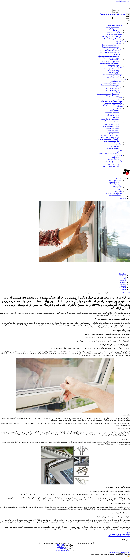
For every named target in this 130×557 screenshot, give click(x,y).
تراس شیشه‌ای (117, 142)
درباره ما (123, 196)
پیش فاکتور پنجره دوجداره (114, 193)
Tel (125, 277)
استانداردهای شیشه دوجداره (110, 137)
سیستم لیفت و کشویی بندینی (109, 63)
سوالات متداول (117, 186)
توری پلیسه (115, 157)
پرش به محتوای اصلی (123, 1)
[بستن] (129, 8)
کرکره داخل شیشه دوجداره (110, 135)
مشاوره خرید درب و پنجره (114, 30)
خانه (128, 292)
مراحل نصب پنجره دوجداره (113, 103)
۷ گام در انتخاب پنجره (112, 29)
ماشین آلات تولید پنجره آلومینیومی (111, 77)
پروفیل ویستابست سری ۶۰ (110, 83)
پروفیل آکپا (119, 43)
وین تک (120, 97)
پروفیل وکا (119, 92)
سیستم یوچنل (114, 117)
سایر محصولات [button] (121, 106)
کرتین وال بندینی (113, 65)
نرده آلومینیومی (114, 151)
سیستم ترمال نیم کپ (112, 112)
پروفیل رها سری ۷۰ (112, 90)
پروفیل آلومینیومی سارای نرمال (108, 57)
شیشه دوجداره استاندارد (111, 124)
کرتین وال (119, 108)
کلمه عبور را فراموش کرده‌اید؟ (109, 14)
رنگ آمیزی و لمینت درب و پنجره (112, 36)
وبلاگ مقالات (118, 187)
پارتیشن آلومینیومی (112, 148)
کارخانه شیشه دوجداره (111, 141)
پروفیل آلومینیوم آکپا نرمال (110, 47)
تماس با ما (123, 198)
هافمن (120, 99)
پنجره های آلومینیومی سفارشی (112, 74)
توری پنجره (118, 155)
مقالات (124, 292)
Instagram (122, 281)
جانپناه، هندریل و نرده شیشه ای (109, 153)
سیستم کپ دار (114, 110)
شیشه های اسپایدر (113, 132)
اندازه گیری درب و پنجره (114, 32)
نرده (121, 150)
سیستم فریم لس (113, 114)
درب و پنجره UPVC (112, 164)
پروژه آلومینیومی (113, 182)
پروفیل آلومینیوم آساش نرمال (109, 52)
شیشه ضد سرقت (113, 133)
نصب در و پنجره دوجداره (114, 34)
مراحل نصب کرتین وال (111, 121)
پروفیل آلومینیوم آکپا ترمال (110, 45)
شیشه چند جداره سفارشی (110, 126)
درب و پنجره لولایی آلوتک (111, 68)
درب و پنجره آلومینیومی (111, 162)
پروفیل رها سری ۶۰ (112, 88)
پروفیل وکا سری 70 (112, 95)
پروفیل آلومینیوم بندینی (115, 59)
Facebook (122, 287)
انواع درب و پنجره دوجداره (110, 166)
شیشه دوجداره (117, 123)
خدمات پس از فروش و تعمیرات (112, 38)
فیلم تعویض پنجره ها (112, 27)
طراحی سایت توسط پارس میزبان (119, 552)
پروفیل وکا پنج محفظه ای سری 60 (108, 94)
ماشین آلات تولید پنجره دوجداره (112, 104)
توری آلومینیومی (113, 159)
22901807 (60, 545)
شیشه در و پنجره (117, 39)
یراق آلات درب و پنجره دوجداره (112, 161)
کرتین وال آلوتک (114, 72)
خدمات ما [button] (123, 23)
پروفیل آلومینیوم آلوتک (115, 66)
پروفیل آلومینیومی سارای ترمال (108, 56)
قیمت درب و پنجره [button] (120, 178)
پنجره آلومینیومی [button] (121, 41)
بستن (127, 16)
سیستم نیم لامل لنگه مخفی (110, 119)
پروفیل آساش (118, 48)
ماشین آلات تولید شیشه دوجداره (108, 139)
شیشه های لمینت (113, 130)
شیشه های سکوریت (112, 128)
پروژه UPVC (114, 184)
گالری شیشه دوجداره (115, 180)
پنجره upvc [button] (122, 79)
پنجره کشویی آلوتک (113, 70)
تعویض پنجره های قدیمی (114, 25)
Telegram (123, 282)
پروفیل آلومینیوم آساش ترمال (109, 50)
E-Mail (123, 286)
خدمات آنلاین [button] (122, 189)
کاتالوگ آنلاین (118, 191)
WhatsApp (122, 274)
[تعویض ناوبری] (129, 20)
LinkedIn (123, 284)
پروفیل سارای (118, 54)
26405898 (62, 548)
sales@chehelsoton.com (63, 550)
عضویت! (122, 14)
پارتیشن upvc (114, 146)
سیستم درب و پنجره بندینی (110, 61)
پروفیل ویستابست (116, 81)
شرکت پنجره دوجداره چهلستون (120, 534)
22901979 (60, 547)
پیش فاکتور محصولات (115, 195)
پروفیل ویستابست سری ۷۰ (110, 85)
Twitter (123, 289)
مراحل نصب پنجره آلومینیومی (113, 76)
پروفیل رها (119, 86)
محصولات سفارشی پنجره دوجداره (111, 101)
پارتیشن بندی (118, 144)
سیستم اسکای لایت (112, 115)
